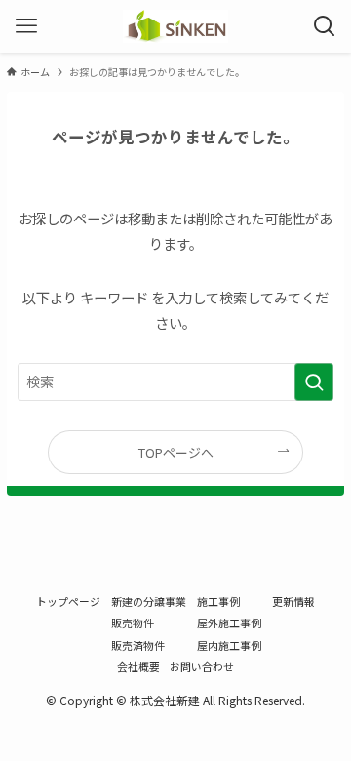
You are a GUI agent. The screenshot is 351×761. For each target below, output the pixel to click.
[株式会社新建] (175, 26)
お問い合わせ (202, 666)
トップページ (68, 601)
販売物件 (132, 622)
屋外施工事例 (229, 622)
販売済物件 (138, 645)
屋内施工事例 (229, 645)
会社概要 (138, 666)
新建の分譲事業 (148, 601)
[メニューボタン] (26, 26)
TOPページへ (176, 452)
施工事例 (218, 601)
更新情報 (293, 601)
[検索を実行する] (313, 382)
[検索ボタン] (324, 26)
